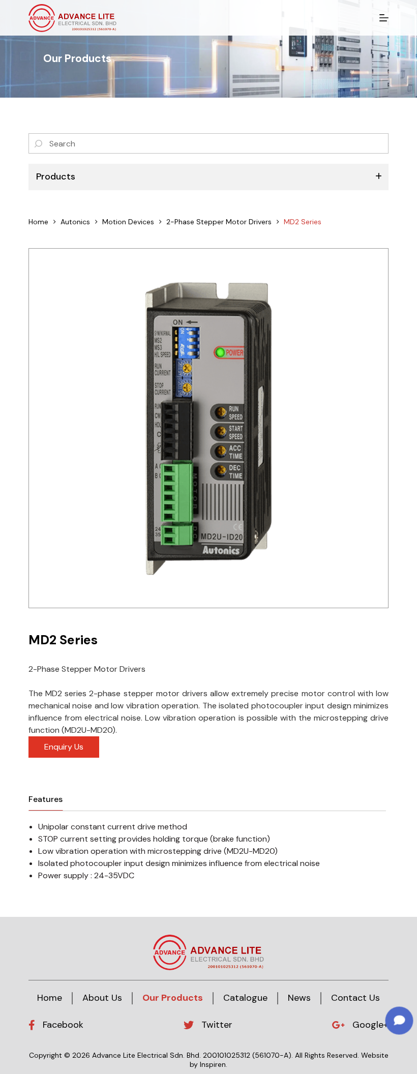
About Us (102, 998)
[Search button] (38, 143)
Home (49, 998)
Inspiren (213, 1064)
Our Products (172, 998)
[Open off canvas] (384, 17)
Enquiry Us (63, 746)
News (299, 998)
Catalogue (245, 998)
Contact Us (355, 998)
